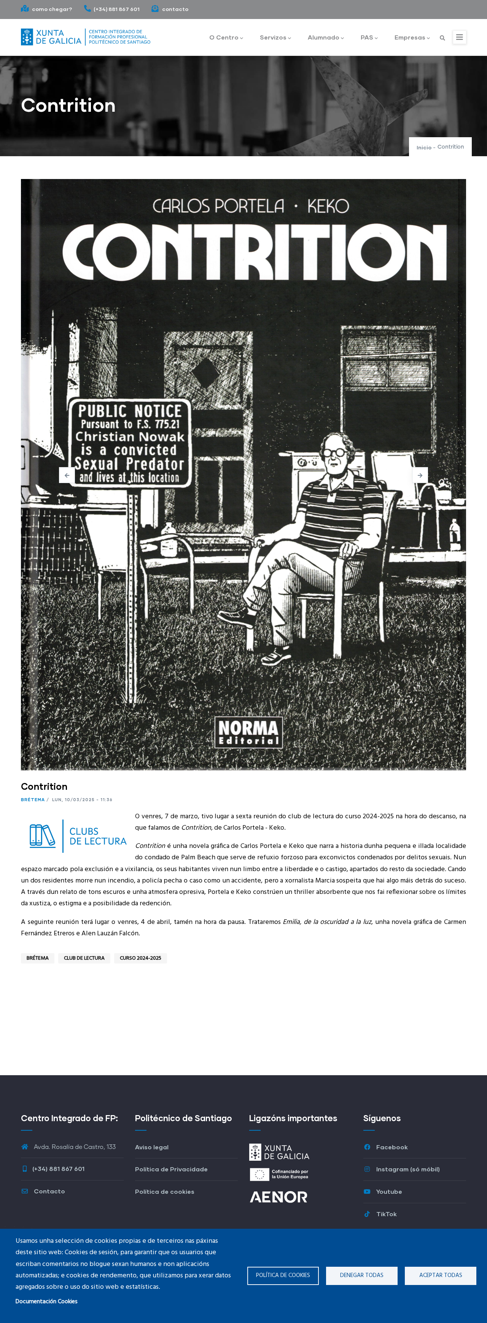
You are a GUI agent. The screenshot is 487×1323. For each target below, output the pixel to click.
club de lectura (84, 958)
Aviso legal (152, 1146)
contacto (174, 9)
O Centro (224, 37)
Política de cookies (283, 1275)
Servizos (273, 37)
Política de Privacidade (171, 1168)
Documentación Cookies (47, 1301)
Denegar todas (362, 1275)
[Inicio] (85, 35)
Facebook (391, 1146)
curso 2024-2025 (140, 958)
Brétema (33, 799)
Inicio (424, 147)
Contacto (48, 1191)
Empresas (410, 37)
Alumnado (323, 37)
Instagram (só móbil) (407, 1168)
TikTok (386, 1213)
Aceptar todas (440, 1275)
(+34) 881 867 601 (117, 9)
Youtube (388, 1191)
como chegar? (51, 9)
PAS (367, 37)
